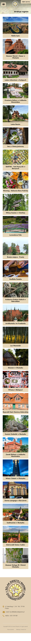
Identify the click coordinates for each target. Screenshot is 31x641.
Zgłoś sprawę (26, 2)
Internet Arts (23, 629)
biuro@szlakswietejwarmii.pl (17, 612)
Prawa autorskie (10, 629)
